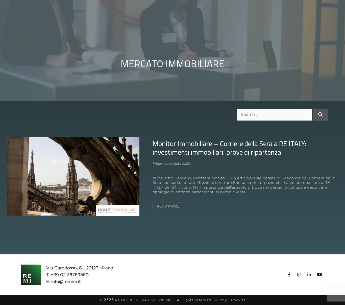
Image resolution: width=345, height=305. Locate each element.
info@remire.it (66, 281)
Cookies (238, 300)
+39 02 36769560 (70, 274)
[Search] (320, 115)
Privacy (220, 300)
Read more (168, 206)
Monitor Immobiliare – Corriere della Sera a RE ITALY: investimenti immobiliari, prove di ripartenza (229, 147)
